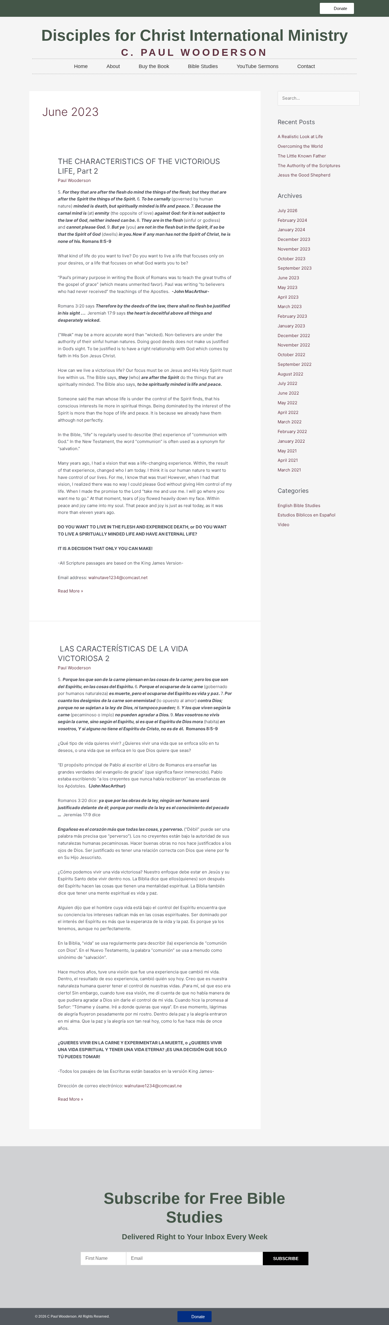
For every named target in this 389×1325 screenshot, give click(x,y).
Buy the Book (154, 66)
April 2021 (288, 460)
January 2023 (291, 326)
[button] (337, 8)
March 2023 (290, 306)
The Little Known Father (302, 156)
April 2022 (288, 412)
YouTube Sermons (258, 66)
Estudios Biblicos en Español (306, 515)
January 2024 (291, 229)
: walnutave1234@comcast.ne (152, 1085)
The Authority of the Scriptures (309, 165)
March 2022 (290, 421)
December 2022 (294, 335)
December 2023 (294, 239)
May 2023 (288, 287)
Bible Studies (203, 66)
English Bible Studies (299, 505)
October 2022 (291, 354)
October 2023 (292, 258)
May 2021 (287, 451)
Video (283, 524)
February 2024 (292, 220)
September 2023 (295, 268)
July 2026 (287, 210)
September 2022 (295, 364)
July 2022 (287, 383)
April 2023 (288, 297)
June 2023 (288, 277)
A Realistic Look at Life (301, 136)
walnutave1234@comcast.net (118, 577)
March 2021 (289, 470)
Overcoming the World (301, 146)
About (113, 66)
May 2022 (287, 402)
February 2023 (292, 316)
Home (81, 66)
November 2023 (294, 249)
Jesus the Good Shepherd (304, 175)
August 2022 (290, 374)
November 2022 (294, 345)
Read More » (70, 591)
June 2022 (288, 393)
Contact (306, 66)
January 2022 (291, 441)
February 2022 (292, 431)
